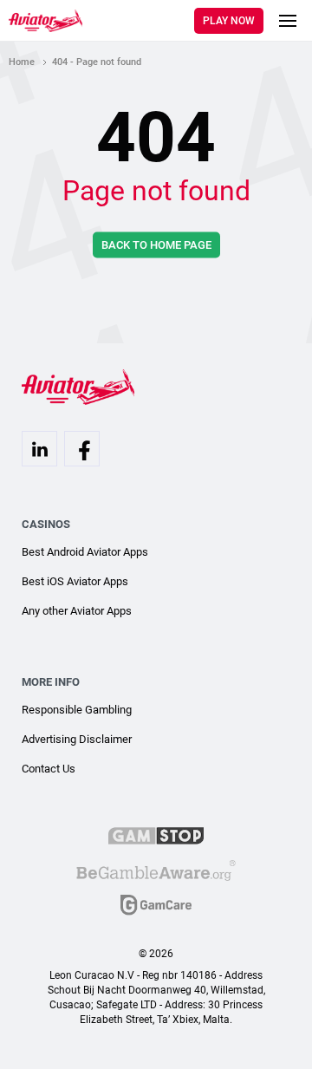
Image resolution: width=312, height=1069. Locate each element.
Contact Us (48, 768)
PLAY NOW (229, 21)
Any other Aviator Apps (77, 610)
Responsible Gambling (77, 709)
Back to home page (156, 244)
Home (22, 62)
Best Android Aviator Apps (85, 551)
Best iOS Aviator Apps (75, 581)
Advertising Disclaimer (77, 739)
